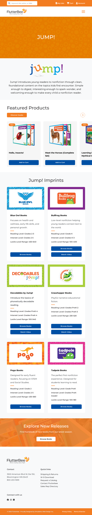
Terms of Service (79, 511)
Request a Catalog (49, 480)
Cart (71, 3)
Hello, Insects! (16, 153)
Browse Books (25, 255)
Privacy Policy (67, 511)
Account (81, 3)
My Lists (61, 3)
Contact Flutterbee (49, 483)
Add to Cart (23, 162)
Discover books (17, 115)
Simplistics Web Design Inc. (44, 511)
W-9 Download (47, 477)
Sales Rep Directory (49, 486)
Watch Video (66, 255)
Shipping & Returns (49, 474)
